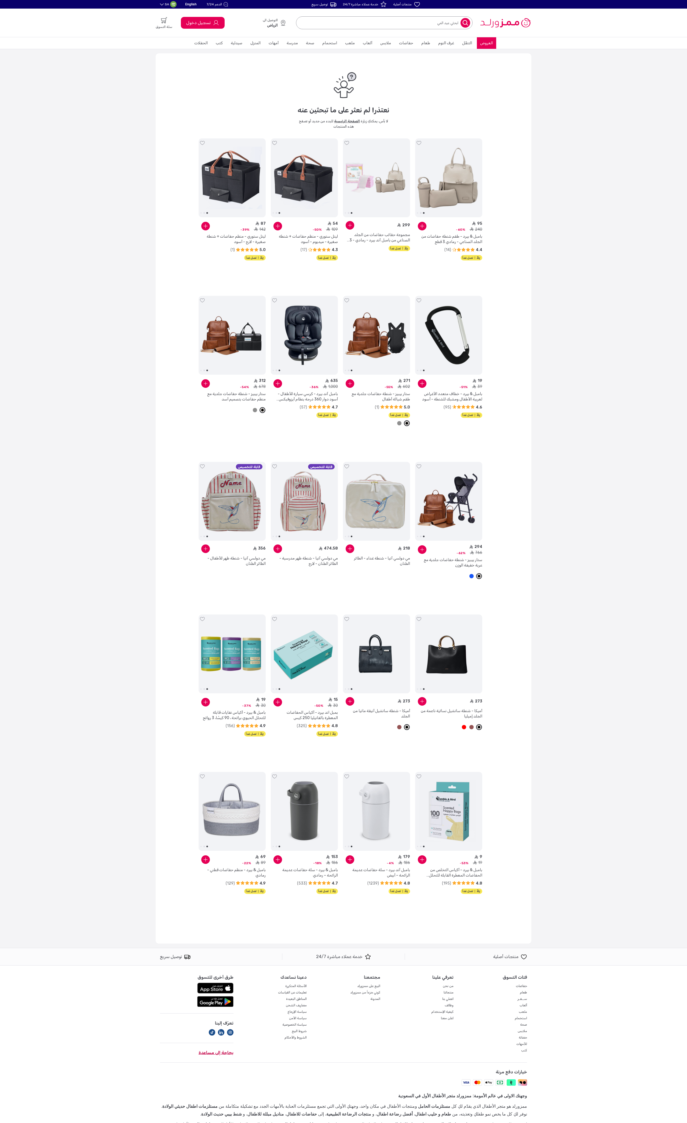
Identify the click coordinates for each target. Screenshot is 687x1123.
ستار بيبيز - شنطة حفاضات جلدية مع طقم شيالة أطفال (381, 397)
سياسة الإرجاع (297, 1012)
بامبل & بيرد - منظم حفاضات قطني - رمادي (236, 873)
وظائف (449, 1005)
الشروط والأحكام (295, 1037)
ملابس (385, 43)
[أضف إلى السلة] (422, 226)
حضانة (523, 1037)
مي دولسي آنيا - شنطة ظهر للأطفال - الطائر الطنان (236, 561)
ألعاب (367, 43)
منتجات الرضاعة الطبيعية (348, 1114)
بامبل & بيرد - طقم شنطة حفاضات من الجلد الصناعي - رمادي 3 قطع (451, 239)
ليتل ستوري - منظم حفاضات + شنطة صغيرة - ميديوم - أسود (308, 239)
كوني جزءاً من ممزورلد (365, 992)
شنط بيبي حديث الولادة (221, 1114)
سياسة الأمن (298, 1018)
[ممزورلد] (505, 22)
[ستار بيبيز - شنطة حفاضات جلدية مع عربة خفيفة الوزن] (448, 501)
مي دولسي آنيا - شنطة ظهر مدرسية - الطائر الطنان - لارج (308, 561)
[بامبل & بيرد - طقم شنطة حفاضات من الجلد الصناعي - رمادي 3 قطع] (448, 178)
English (190, 4)
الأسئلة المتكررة (296, 986)
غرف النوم (446, 43)
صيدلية (236, 43)
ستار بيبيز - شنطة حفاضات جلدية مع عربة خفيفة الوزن (453, 563)
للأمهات (521, 1044)
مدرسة (292, 43)
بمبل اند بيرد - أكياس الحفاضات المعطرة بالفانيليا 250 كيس (312, 715)
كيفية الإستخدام (442, 1012)
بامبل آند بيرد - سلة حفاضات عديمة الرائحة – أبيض (381, 873)
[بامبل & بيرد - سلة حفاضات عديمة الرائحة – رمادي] (304, 811)
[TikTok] (212, 1032)
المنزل (255, 43)
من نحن (448, 986)
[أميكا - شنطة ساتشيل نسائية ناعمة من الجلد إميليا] (448, 654)
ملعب (350, 43)
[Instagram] (230, 1032)
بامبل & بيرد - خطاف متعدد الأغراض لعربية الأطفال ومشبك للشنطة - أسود (452, 397)
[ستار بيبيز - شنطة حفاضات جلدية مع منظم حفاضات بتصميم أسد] (232, 335)
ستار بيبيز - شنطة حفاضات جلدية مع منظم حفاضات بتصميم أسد (236, 397)
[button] (218, 4)
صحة (310, 43)
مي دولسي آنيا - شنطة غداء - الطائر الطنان (382, 561)
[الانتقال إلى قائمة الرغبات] (419, 143)
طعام (425, 43)
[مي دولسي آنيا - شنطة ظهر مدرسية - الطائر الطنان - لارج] (304, 501)
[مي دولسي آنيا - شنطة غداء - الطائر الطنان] (376, 501)
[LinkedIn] (221, 1032)
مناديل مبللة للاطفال (265, 1114)
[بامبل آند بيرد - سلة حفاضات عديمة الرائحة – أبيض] (376, 811)
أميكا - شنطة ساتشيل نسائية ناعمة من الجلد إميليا (451, 714)
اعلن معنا (447, 1018)
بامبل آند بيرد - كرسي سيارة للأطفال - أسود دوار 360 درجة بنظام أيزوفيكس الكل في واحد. (308, 397)
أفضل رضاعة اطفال (395, 1114)
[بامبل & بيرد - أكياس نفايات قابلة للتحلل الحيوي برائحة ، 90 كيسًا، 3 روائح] (232, 654)
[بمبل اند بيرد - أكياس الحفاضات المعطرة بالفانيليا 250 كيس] (304, 654)
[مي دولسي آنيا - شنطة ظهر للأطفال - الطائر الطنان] (232, 501)
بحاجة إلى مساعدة (216, 1052)
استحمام (329, 43)
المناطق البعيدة (296, 999)
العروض (486, 43)
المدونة (375, 999)
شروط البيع (299, 1031)
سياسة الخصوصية (294, 1024)
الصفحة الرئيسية (347, 121)
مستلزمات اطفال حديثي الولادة (190, 1106)
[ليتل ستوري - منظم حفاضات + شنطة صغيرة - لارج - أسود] (232, 178)
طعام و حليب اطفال (433, 1114)
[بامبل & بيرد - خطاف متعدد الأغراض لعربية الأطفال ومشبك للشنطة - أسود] (448, 335)
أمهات (274, 43)
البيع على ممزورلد (368, 986)
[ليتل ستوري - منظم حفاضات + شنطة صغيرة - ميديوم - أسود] (304, 178)
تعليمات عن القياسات (292, 992)
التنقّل (467, 43)
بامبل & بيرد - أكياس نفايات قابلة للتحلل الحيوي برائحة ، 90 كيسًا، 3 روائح (234, 715)
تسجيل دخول (198, 22)
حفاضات (406, 43)
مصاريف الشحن (296, 1005)
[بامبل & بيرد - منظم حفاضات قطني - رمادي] (232, 811)
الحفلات (201, 43)
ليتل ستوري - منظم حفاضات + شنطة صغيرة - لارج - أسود (236, 239)
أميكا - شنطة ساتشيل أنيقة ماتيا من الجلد (381, 714)
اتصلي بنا (448, 999)
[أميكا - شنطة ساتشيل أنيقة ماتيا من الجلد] (376, 654)
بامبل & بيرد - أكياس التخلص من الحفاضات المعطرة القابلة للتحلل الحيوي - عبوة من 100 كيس (455, 873)
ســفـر (522, 999)
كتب (219, 43)
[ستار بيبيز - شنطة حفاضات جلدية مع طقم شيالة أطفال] (376, 335)
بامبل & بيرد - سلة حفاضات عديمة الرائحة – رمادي (310, 873)
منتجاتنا (449, 992)
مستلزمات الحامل (434, 1106)
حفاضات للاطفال (301, 1114)
